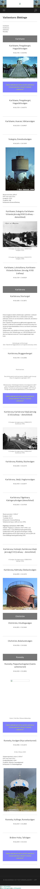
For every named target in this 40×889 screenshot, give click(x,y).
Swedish (7, 886)
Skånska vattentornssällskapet (20, 880)
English (7, 888)
